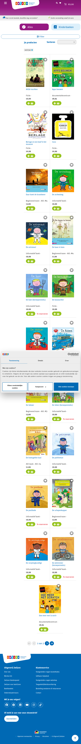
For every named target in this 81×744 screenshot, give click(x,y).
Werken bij (8, 676)
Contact (38, 693)
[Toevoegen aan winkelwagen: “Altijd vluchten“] (30, 103)
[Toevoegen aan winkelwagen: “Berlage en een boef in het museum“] (30, 156)
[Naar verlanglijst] (60, 2)
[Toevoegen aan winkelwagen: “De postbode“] (30, 524)
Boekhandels (8, 688)
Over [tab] (67, 360)
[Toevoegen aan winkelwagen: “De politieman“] (56, 471)
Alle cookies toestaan (66, 387)
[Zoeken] (57, 2)
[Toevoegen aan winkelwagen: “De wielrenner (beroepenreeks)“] (56, 577)
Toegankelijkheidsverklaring (46, 684)
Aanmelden (11, 718)
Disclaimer (45, 736)
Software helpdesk (42, 676)
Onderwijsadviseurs (11, 693)
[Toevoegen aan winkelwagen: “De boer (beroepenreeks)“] (30, 314)
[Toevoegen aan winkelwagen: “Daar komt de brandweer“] (30, 208)
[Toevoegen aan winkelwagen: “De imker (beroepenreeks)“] (56, 419)
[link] (47, 643)
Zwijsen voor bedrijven (12, 684)
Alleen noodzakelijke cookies (14, 387)
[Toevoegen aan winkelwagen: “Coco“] (56, 156)
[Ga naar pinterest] (13, 704)
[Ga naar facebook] (6, 704)
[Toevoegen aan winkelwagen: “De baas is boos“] (56, 261)
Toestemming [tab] (14, 360)
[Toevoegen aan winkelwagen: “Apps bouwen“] (56, 103)
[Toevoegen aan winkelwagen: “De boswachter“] (56, 314)
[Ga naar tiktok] (40, 704)
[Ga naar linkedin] (20, 704)
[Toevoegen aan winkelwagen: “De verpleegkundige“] (30, 577)
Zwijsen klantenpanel (11, 680)
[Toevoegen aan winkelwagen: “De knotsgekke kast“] (30, 471)
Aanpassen (39, 387)
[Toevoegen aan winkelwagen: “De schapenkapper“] (56, 524)
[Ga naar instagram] (33, 704)
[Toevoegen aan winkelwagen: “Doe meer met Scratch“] (43, 629)
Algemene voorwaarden (24, 736)
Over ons (7, 672)
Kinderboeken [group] (66, 27)
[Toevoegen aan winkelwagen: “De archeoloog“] (56, 208)
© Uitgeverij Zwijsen (58, 736)
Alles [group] (30, 27)
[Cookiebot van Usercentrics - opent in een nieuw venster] (69, 354)
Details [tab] (40, 360)
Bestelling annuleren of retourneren (48, 688)
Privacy (37, 736)
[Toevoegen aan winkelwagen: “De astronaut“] (30, 261)
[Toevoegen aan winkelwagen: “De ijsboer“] (30, 419)
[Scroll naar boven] (75, 738)
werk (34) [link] (28, 50)
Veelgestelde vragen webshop (46, 680)
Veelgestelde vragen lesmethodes (47, 672)
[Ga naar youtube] (27, 704)
